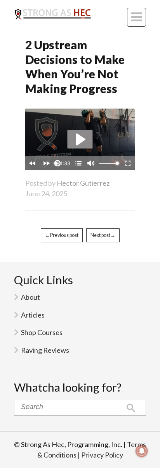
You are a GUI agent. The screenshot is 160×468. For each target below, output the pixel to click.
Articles (33, 315)
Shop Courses (42, 332)
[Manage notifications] (142, 451)
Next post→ (102, 235)
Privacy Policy (102, 455)
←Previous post (61, 235)
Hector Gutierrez (83, 183)
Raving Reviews (45, 350)
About (30, 297)
